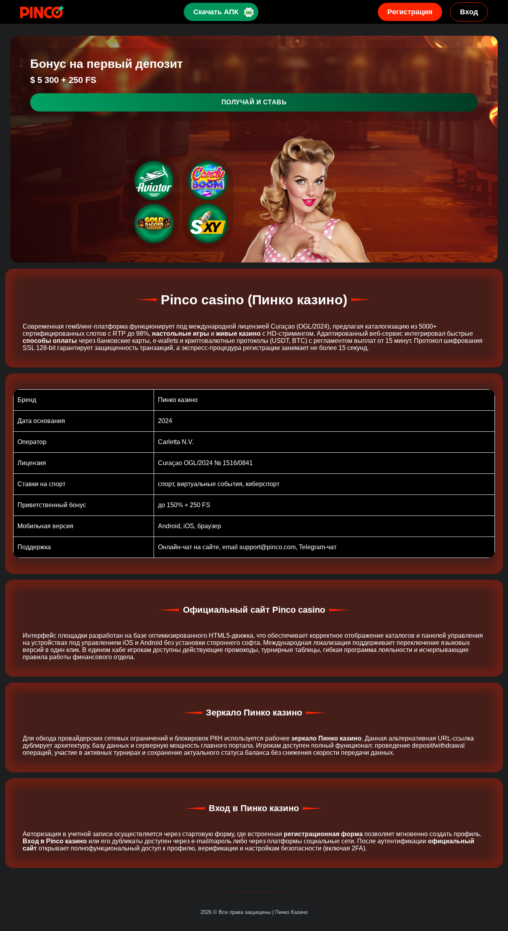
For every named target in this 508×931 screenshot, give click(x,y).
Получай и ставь (254, 102)
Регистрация (410, 12)
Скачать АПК (216, 12)
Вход (469, 12)
